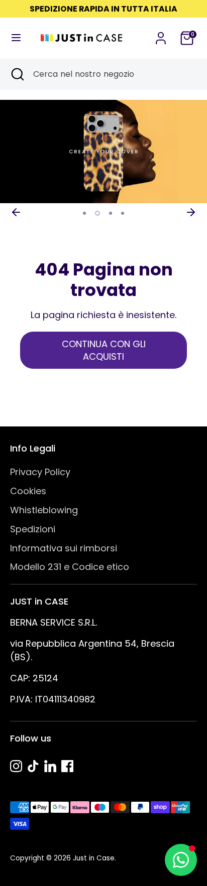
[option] (103, 151)
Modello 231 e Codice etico (69, 566)
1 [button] (84, 213)
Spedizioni (32, 529)
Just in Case (94, 858)
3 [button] (110, 213)
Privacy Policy (40, 472)
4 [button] (122, 213)
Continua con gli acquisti (104, 350)
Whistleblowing (44, 510)
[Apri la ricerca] (17, 74)
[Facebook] (67, 766)
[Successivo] (191, 212)
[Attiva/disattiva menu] (16, 38)
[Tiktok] (33, 766)
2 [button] (97, 213)
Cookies (28, 491)
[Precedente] (16, 212)
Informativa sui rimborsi (63, 548)
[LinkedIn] (50, 766)
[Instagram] (16, 766)
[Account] (161, 35)
